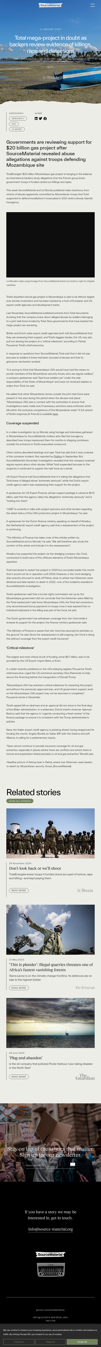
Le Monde (17, 129)
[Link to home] (50, 5)
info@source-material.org (50, 1229)
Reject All (50, 1342)
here (55, 414)
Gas (14, 124)
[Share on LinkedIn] (36, 118)
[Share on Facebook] (45, 118)
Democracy (18, 119)
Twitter (50, 1321)
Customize (19, 1342)
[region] (50, 1335)
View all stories (20, 801)
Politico (58, 456)
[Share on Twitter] (40, 118)
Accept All (82, 1342)
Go (72, 1164)
